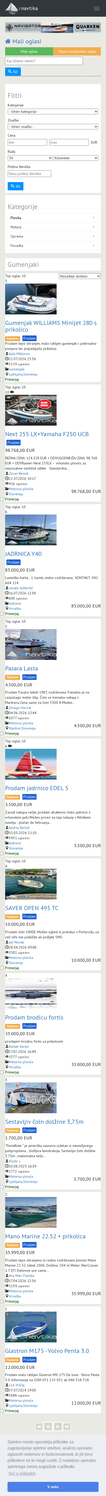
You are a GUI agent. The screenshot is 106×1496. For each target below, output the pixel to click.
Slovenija (30, 374)
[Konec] (67, 1426)
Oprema (17, 236)
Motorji (16, 227)
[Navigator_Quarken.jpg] (53, 27)
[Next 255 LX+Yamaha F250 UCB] (31, 410)
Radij (11, 151)
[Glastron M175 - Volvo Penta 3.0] (31, 1327)
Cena (11, 135)
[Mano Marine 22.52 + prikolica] (31, 1212)
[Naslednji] (58, 1427)
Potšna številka (19, 166)
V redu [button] (53, 1487)
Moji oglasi (29, 51)
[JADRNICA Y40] (31, 530)
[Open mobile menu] (96, 8)
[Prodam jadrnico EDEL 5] (31, 764)
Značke (13, 120)
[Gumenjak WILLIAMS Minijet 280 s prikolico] (31, 299)
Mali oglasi (26, 41)
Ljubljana (15, 374)
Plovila (16, 218)
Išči (15, 71)
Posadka (17, 245)
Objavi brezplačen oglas (77, 51)
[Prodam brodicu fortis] (31, 993)
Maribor (15, 728)
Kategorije (16, 105)
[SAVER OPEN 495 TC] (31, 884)
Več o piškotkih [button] (22, 1473)
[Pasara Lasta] (31, 644)
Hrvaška (15, 608)
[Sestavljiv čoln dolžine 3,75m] (31, 1097)
